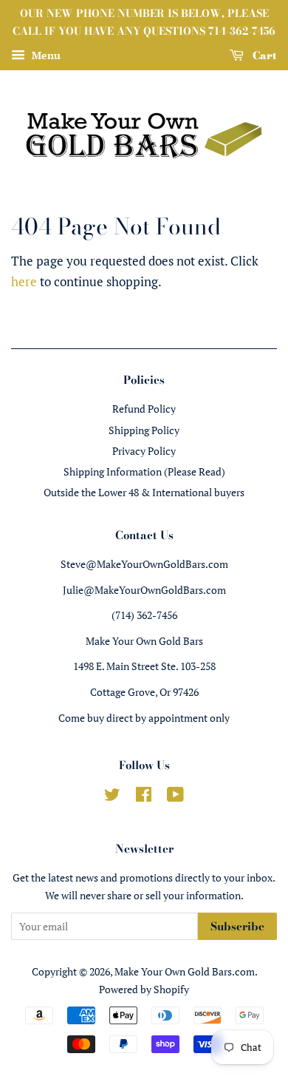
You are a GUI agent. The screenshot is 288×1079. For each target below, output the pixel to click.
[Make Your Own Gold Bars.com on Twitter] (112, 797)
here (24, 281)
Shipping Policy (144, 430)
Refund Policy (144, 409)
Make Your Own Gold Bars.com (184, 971)
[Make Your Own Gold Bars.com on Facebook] (143, 797)
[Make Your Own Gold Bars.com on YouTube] (175, 797)
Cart (263, 55)
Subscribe (237, 926)
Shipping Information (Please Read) (144, 471)
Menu (45, 55)
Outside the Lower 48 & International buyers (144, 492)
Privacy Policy (144, 451)
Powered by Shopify (144, 989)
